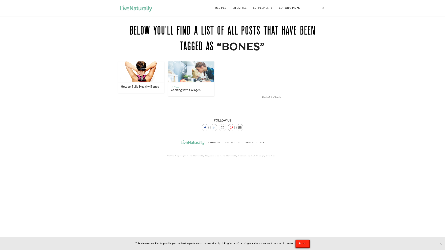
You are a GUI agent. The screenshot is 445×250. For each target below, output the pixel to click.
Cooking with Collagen (186, 90)
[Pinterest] (231, 127)
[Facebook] (205, 127)
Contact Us (232, 142)
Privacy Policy (253, 142)
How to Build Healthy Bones (140, 86)
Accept (302, 243)
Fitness (175, 87)
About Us (214, 142)
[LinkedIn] (213, 127)
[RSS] (239, 127)
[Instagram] (222, 127)
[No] (440, 243)
